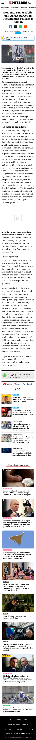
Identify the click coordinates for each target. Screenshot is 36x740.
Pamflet (6, 582)
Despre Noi (7, 729)
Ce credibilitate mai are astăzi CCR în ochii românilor (17, 617)
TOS (10, 719)
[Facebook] (8, 733)
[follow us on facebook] (27, 384)
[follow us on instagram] (17, 384)
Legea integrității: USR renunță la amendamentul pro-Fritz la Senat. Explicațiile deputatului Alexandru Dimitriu (23, 399)
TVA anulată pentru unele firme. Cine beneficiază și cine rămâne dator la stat (22, 412)
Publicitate (19, 729)
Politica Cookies (21, 719)
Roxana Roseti (26, 31)
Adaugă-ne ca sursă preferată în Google (17, 38)
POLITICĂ (24, 7)
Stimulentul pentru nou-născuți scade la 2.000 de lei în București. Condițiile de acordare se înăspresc (17, 493)
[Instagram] (13, 733)
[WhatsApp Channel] (28, 733)
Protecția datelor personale (18, 724)
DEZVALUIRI (5, 7)
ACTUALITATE (15, 7)
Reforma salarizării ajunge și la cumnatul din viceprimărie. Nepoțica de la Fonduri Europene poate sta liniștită (16, 587)
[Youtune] (23, 733)
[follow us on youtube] (7, 384)
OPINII (5, 613)
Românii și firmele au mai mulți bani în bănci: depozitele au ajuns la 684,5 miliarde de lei (23, 440)
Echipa (30, 729)
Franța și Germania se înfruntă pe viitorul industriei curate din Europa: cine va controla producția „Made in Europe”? (22, 427)
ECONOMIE (7, 705)
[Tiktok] (18, 733)
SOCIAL (6, 641)
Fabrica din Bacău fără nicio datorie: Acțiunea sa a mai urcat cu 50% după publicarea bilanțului (18, 710)
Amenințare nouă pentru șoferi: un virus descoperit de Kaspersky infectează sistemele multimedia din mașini (18, 647)
